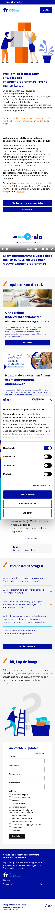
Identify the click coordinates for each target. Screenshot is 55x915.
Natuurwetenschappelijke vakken (26, 824)
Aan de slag (27, 209)
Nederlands (17, 827)
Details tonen (39, 485)
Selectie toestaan (27, 503)
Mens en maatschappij (22, 818)
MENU (45, 10)
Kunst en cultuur (19, 807)
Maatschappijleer (19, 815)
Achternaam (14, 783)
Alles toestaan (28, 494)
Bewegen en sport (20, 794)
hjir (38, 121)
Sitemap (6, 880)
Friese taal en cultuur (21, 797)
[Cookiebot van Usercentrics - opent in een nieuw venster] (33, 400)
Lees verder (27, 343)
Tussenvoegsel (15, 774)
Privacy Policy (8, 884)
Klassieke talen (18, 804)
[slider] (16, 249)
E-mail (12, 756)
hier (20, 186)
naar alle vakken (14, 2)
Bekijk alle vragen (27, 646)
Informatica (17, 801)
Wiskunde (16, 831)
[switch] (48, 456)
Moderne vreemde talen (22, 821)
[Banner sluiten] (51, 400)
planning (21, 191)
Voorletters (14, 765)
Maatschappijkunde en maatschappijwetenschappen (22, 811)
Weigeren (27, 513)
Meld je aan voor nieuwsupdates (27, 203)
